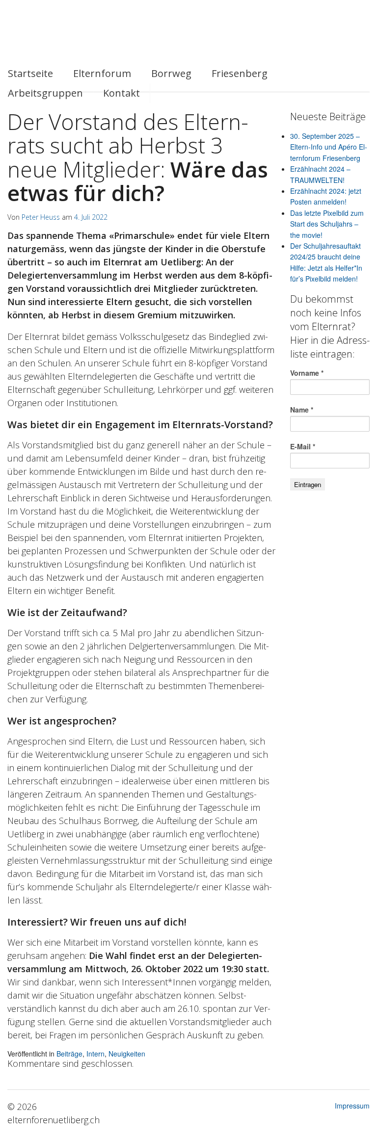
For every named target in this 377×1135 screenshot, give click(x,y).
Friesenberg (240, 73)
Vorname (306, 373)
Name (301, 409)
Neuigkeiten (126, 1053)
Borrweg (171, 73)
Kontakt (121, 93)
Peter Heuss (41, 217)
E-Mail (302, 446)
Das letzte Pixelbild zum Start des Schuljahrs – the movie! (327, 224)
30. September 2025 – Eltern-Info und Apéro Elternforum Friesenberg (328, 147)
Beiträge (69, 1053)
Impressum (352, 1105)
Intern (95, 1053)
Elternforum (102, 73)
